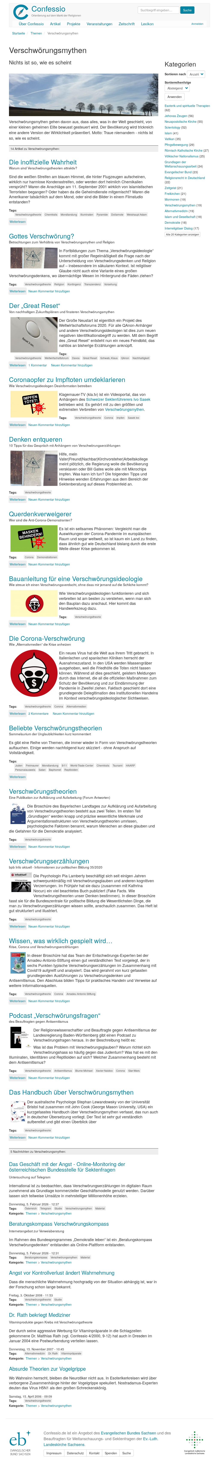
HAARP (130, 765)
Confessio (48, 8)
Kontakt (94, 1453)
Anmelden (197, 23)
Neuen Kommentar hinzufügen (49, 291)
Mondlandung (69, 214)
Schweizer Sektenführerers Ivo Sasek (118, 399)
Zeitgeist (170, 188)
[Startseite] (22, 12)
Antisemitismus (63, 1070)
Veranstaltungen (99, 23)
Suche (126, 1453)
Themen (36, 33)
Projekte (73, 23)
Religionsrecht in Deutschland (185, 178)
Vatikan (170, 139)
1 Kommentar (37, 365)
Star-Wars (134, 1070)
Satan (42, 769)
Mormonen (172, 199)
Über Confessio (31, 23)
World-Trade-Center (81, 765)
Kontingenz (74, 284)
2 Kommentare (38, 713)
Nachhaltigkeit (141, 358)
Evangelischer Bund (178, 172)
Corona (108, 417)
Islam (168, 133)
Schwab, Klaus (109, 358)
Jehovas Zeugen (176, 116)
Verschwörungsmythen (124, 409)
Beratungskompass (36, 1257)
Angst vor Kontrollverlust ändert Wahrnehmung (61, 1272)
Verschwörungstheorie (28, 214)
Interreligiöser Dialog (179, 228)
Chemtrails (51, 214)
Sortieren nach (175, 74)
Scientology (172, 127)
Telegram (45, 1208)
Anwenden (174, 97)
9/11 (64, 765)
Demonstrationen (47, 557)
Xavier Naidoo (104, 1070)
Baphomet (55, 769)
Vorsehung (110, 284)
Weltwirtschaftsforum (57, 358)
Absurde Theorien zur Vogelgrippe (47, 1368)
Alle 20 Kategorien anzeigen (182, 234)
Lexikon (147, 23)
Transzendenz (92, 284)
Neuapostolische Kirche (181, 121)
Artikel (55, 23)
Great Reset (90, 358)
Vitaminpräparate (71, 1353)
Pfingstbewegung (176, 144)
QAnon (125, 358)
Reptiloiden (71, 769)
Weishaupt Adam (137, 214)
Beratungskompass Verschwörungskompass (59, 1223)
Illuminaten (86, 214)
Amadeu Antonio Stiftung (81, 994)
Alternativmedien (76, 706)
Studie (58, 1208)
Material (100, 1208)
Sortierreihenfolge (178, 82)
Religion (59, 284)
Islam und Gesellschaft (180, 217)
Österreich (31, 1208)
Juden (18, 765)
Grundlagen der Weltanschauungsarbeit (181, 164)
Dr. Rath (53, 1353)
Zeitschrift (127, 23)
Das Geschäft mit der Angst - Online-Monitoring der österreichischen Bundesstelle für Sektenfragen (67, 1166)
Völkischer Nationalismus (181, 156)
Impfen (120, 417)
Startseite (18, 33)
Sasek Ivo (133, 417)
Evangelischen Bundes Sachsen (128, 1432)
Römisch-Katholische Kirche (184, 150)
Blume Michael (84, 1070)
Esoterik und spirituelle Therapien (187, 106)
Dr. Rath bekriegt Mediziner (39, 1314)
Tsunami (118, 765)
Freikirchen (172, 193)
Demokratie (172, 222)
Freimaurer (32, 765)
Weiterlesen (18, 221)
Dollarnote (117, 214)
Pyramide (102, 214)
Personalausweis (25, 769)
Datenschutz (75, 1453)
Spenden (111, 1453)
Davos (76, 358)
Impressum (54, 1453)
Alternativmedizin (35, 1353)
